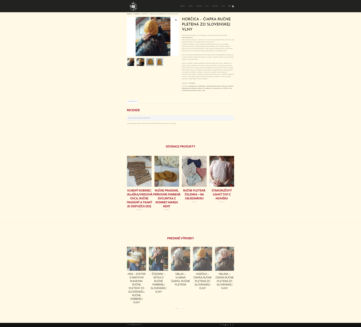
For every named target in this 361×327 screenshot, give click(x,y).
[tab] (133, 101)
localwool (230, 86)
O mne (190, 6)
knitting (223, 86)
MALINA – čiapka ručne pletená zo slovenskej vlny (202, 281)
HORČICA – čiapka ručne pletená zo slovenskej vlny (180, 281)
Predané (137, 14)
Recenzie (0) (132, 101)
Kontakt (215, 6)
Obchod (199, 6)
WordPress (139, 324)
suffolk (225, 88)
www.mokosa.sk (187, 37)
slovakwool (207, 88)
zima (203, 90)
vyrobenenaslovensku (189, 90)
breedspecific (192, 86)
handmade (201, 86)
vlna (230, 88)
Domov (182, 6)
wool (199, 90)
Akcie (224, 6)
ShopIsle (129, 324)
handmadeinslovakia (213, 86)
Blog (207, 6)
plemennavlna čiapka (189, 88)
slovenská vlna (217, 88)
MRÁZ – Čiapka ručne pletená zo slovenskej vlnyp (224, 281)
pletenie (200, 88)
